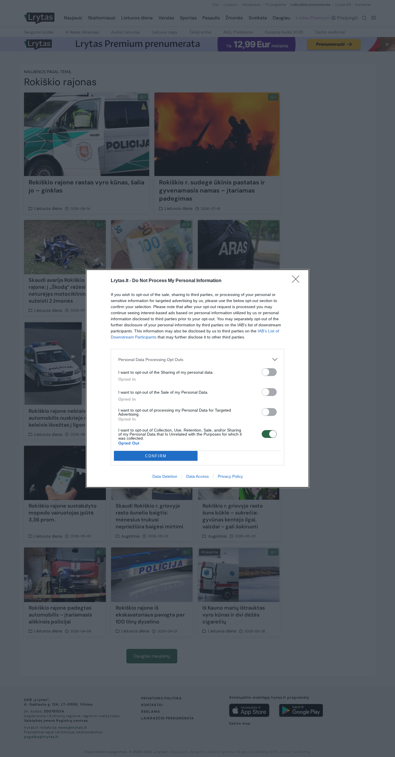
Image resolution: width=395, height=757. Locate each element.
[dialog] (197, 378)
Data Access (197, 476)
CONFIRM (156, 456)
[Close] (297, 280)
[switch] (269, 372)
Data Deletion (164, 476)
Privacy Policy (230, 476)
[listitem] (197, 359)
